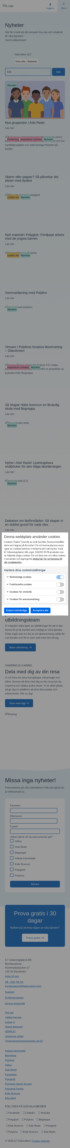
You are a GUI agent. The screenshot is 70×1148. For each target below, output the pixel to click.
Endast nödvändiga (16, 610)
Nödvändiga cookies (20, 577)
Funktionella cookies (20, 584)
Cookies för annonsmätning (24, 599)
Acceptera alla (40, 610)
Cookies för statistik (20, 592)
